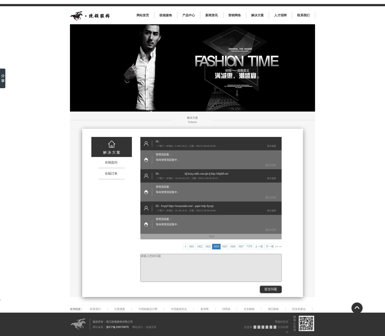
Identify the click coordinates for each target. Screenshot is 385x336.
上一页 (259, 246)
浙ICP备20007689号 (117, 327)
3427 (241, 246)
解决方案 (257, 15)
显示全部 (271, 146)
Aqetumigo (167, 173)
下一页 (270, 246)
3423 (208, 246)
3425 (224, 246)
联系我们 (303, 15)
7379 (249, 246)
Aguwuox (178, 173)
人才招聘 (280, 15)
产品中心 (188, 15)
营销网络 (234, 15)
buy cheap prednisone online (176, 141)
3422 (200, 246)
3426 (233, 246)
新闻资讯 (211, 15)
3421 (191, 246)
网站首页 (143, 15)
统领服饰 (166, 15)
